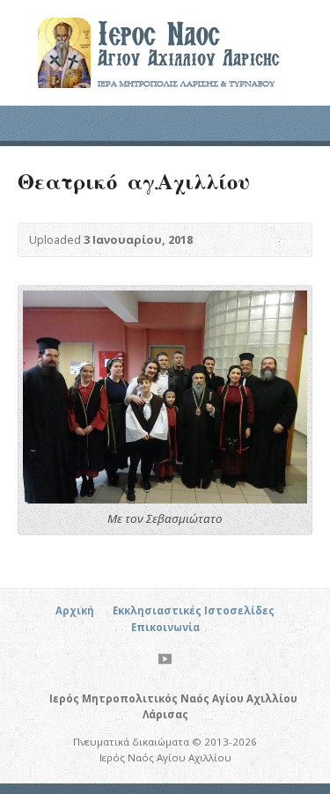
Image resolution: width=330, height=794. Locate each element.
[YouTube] (165, 658)
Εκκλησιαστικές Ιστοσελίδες (194, 610)
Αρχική (74, 610)
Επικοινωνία (165, 627)
